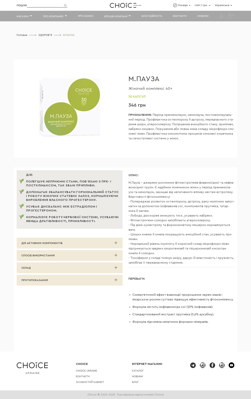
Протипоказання (34, 280)
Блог (135, 382)
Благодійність (152, 16)
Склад (26, 268)
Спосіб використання (38, 255)
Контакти (180, 16)
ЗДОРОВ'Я (45, 35)
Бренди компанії (115, 16)
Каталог (138, 370)
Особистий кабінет (90, 382)
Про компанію (53, 16)
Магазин (23, 16)
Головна (22, 35)
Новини (202, 16)
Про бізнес (86, 16)
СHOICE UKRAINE (86, 370)
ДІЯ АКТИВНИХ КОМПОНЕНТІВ (42, 243)
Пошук (22, 5)
